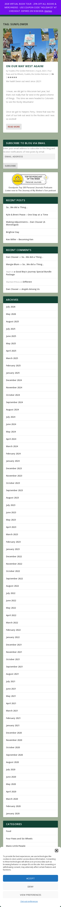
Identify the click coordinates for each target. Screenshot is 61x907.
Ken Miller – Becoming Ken (19, 239)
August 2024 (12, 409)
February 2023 (13, 541)
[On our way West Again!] (30, 45)
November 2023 (14, 475)
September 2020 (14, 754)
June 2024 (11, 424)
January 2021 (13, 725)
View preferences (30, 894)
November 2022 (14, 563)
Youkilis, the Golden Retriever (36, 74)
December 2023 (14, 468)
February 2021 (13, 718)
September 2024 (14, 402)
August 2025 (12, 321)
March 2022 (12, 622)
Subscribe (10, 165)
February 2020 (13, 806)
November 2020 (14, 740)
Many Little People (15, 845)
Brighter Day (12, 232)
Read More (14, 126)
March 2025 (12, 358)
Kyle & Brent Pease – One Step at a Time (27, 214)
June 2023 (11, 512)
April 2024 (11, 439)
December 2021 (14, 644)
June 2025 (11, 336)
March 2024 (12, 446)
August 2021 (12, 673)
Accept (30, 878)
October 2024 (13, 394)
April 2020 (11, 791)
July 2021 (10, 681)
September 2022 (14, 578)
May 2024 (11, 431)
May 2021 (11, 696)
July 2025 (10, 328)
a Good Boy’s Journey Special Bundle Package (28, 273)
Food (8, 831)
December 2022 (14, 556)
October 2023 (13, 483)
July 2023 (10, 505)
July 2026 (10, 306)
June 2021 (11, 688)
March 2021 (12, 710)
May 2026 (11, 314)
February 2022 (13, 629)
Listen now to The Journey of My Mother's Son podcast (30, 190)
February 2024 (13, 453)
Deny (30, 886)
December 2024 (14, 380)
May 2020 (11, 784)
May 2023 (11, 519)
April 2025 (11, 350)
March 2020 (12, 798)
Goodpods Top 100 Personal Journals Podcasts (30, 187)
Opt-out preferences (29, 901)
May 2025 (11, 343)
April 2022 (11, 615)
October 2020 (13, 747)
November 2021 (14, 652)
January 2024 (13, 460)
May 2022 (11, 607)
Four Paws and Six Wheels (19, 838)
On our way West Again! (25, 66)
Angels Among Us (31, 289)
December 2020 (14, 732)
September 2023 (14, 490)
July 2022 (10, 593)
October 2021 (13, 659)
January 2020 (13, 813)
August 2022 (12, 585)
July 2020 (10, 769)
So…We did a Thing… (17, 207)
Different (27, 281)
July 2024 (10, 416)
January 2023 (13, 549)
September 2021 (14, 666)
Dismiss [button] (48, 11)
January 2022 (13, 637)
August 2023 (12, 497)
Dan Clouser (12, 257)
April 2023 (11, 527)
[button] (56, 850)
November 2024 (14, 387)
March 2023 (12, 534)
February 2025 (13, 365)
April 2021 (11, 703)
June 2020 (11, 776)
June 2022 (11, 600)
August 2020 (12, 762)
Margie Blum (12, 264)
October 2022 (13, 571)
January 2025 (13, 372)
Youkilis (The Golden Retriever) (21, 71)
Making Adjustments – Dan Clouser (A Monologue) (25, 223)
